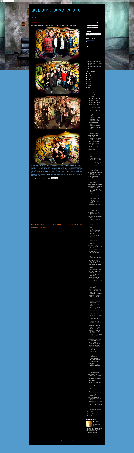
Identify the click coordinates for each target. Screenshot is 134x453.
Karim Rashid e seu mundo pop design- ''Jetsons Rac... (95, 314)
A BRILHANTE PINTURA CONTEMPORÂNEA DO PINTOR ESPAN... (94, 398)
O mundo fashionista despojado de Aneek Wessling (93, 178)
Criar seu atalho (89, 43)
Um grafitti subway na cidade (95, 269)
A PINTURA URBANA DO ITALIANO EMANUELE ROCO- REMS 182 (94, 327)
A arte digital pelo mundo (94, 102)
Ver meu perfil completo (91, 432)
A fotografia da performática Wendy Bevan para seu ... (94, 340)
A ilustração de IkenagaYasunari (92, 355)
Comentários (91, 27)
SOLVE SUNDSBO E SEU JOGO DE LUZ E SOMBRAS (94, 129)
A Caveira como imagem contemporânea (93, 239)
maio (90, 415)
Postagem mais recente (38, 224)
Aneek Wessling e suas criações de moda (93, 169)
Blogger (73, 440)
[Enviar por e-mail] (51, 178)
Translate (97, 35)
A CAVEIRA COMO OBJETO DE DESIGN (95, 242)
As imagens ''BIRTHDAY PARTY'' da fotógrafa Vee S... (94, 375)
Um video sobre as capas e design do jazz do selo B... (95, 194)
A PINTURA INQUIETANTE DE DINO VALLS (94, 394)
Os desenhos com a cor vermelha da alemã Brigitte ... (95, 318)
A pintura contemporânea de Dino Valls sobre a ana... (94, 386)
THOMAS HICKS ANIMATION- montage (94, 125)
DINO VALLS (91, 389)
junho (90, 413)
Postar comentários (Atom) (41, 227)
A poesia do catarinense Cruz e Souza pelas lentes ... (95, 368)
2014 (89, 79)
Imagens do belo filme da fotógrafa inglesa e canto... (95, 343)
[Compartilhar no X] (54, 178)
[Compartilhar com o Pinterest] (57, 178)
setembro (91, 95)
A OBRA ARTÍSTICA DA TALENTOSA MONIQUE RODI (94, 213)
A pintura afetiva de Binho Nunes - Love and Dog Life (95, 278)
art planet (97, 421)
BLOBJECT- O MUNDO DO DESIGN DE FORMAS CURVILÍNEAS (94, 301)
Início (34, 17)
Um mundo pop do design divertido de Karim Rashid (94, 308)
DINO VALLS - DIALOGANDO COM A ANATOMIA (95, 405)
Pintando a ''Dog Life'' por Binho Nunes (94, 286)
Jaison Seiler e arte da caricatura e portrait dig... (94, 144)
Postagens (90, 25)
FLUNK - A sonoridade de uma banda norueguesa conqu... (95, 290)
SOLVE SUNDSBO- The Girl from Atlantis (94, 275)
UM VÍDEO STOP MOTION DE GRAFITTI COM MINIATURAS (94, 297)
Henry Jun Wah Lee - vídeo (94, 117)
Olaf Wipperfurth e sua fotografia (93, 115)
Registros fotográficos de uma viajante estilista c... (95, 166)
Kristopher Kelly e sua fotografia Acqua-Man (93, 120)
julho (90, 411)
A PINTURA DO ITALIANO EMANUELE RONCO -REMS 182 (94, 331)
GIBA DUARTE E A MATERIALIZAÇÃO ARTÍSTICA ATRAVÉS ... (94, 364)
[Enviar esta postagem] (49, 178)
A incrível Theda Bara (93, 100)
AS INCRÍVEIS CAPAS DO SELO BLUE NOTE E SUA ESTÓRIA (95, 190)
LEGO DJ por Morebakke (94, 141)
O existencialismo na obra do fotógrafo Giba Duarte (95, 371)
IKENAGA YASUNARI (93, 361)
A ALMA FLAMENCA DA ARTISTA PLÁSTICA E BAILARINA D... (94, 261)
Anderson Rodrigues (90, 40)
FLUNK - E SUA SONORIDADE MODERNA (95, 293)
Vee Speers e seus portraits (94, 378)
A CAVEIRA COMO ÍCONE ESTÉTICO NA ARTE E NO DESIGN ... (95, 246)
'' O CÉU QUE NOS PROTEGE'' (92, 150)
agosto (90, 96)
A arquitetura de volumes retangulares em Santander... (94, 206)
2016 (89, 75)
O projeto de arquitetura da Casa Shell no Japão (94, 132)
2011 (89, 85)
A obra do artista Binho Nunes (95, 284)
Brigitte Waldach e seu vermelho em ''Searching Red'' (94, 323)
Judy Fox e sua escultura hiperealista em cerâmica (94, 409)
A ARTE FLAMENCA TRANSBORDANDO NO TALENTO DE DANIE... (94, 253)
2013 (89, 81)
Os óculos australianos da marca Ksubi (94, 111)
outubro (91, 92)
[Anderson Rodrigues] (86, 41)
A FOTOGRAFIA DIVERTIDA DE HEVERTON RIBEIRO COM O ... (95, 266)
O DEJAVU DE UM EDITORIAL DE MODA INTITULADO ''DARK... (94, 230)
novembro (91, 91)
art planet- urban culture (55, 9)
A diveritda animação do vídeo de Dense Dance (95, 349)
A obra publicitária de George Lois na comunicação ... (94, 163)
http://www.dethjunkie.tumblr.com (94, 66)
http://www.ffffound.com (92, 68)
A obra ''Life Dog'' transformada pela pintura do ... (95, 281)
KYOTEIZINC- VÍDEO (93, 233)
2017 (89, 73)
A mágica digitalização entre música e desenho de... (94, 352)
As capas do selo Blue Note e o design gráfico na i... (95, 187)
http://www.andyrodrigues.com (94, 61)
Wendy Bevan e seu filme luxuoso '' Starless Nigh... (94, 346)
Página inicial (57, 224)
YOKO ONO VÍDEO (92, 153)
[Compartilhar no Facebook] (56, 178)
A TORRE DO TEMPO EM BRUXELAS (94, 236)
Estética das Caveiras (93, 249)
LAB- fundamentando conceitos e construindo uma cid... (94, 201)
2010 (89, 87)
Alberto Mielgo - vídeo (93, 122)
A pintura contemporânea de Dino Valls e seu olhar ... (94, 391)
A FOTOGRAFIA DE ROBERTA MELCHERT (94, 136)
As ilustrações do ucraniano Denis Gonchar (94, 181)
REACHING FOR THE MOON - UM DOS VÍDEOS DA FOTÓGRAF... (95, 336)
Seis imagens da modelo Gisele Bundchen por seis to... (94, 159)
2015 (89, 77)
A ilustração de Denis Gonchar (95, 184)
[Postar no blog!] (53, 178)
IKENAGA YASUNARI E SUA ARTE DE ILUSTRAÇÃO (95, 359)
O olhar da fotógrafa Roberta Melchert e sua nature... (94, 139)
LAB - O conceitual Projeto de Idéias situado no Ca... (95, 197)
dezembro (91, 89)
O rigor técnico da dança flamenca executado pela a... (94, 257)
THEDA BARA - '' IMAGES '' (94, 98)
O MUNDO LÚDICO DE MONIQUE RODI (93, 209)
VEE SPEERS (91, 380)
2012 (89, 83)
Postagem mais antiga (76, 224)
